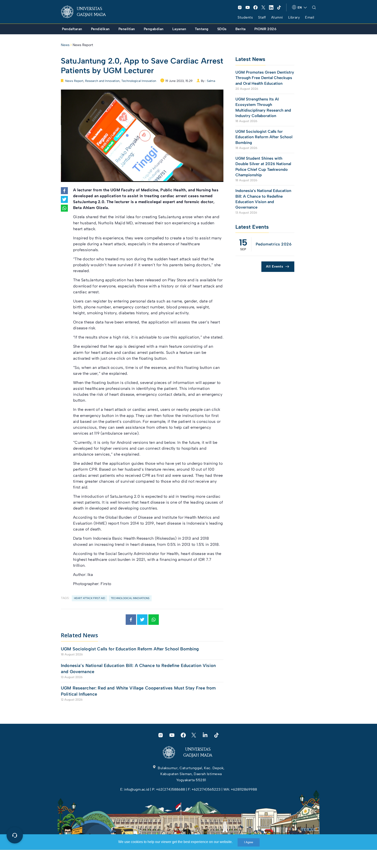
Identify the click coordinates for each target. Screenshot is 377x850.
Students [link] (245, 17)
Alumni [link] (277, 17)
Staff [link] (262, 17)
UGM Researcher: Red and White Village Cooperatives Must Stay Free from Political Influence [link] (138, 691)
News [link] (65, 45)
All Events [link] (274, 266)
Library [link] (294, 17)
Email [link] (309, 17)
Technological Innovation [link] (138, 81)
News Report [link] (83, 45)
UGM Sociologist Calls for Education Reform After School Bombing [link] (130, 648)
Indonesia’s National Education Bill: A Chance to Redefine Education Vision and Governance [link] (138, 668)
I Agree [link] (248, 842)
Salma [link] (211, 81)
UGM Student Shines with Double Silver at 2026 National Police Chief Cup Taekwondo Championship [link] (263, 166)
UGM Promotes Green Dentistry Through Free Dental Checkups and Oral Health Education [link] (264, 78)
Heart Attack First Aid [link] (89, 598)
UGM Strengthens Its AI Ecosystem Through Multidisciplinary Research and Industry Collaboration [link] (263, 107)
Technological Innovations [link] (130, 598)
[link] (87, 11)
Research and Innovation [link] (102, 81)
